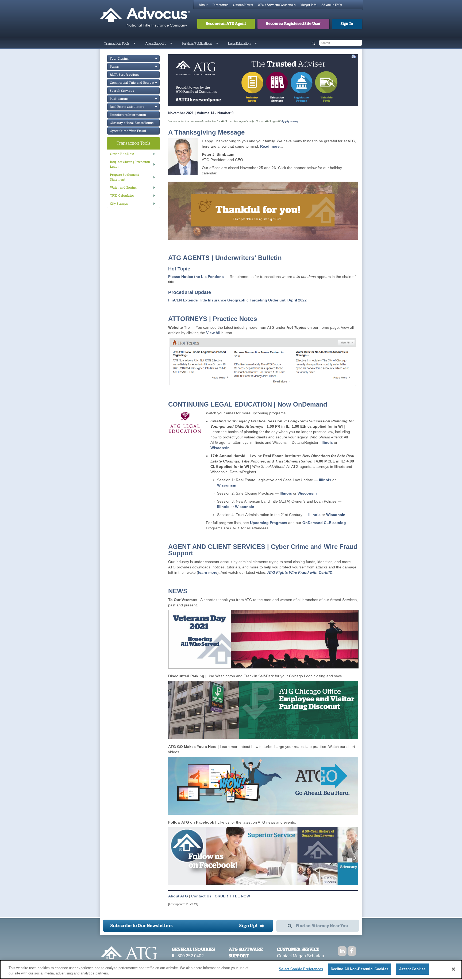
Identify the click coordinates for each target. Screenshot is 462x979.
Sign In (347, 24)
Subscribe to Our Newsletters (141, 926)
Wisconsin (220, 448)
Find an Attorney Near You (322, 926)
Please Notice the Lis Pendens (196, 276)
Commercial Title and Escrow (132, 82)
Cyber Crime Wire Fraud (128, 130)
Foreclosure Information (128, 114)
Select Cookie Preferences (301, 969)
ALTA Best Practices (124, 74)
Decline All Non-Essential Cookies (359, 969)
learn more (207, 572)
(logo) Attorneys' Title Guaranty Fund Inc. (145, 17)
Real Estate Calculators (127, 106)
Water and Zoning (123, 187)
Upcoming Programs (268, 523)
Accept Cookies (412, 969)
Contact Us (201, 896)
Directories (221, 4)
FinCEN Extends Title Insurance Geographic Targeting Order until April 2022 (237, 300)
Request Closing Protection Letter (130, 164)
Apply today (289, 121)
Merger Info (309, 4)
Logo (129, 955)
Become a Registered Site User (293, 24)
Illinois (327, 442)
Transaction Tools (116, 43)
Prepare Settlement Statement (124, 177)
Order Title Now (122, 153)
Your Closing (119, 58)
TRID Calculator (122, 195)
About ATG (178, 896)
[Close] (453, 969)
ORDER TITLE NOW (232, 896)
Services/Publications (197, 43)
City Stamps (119, 203)
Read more (270, 146)
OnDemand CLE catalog (324, 523)
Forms (114, 66)
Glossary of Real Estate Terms (132, 122)
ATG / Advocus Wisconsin (277, 4)
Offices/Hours (243, 4)
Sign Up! (251, 926)
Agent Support (155, 43)
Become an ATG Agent (226, 24)
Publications (119, 98)
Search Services (122, 90)
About (203, 4)
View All (213, 333)
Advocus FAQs (331, 4)
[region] (231, 969)
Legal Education (239, 43)
